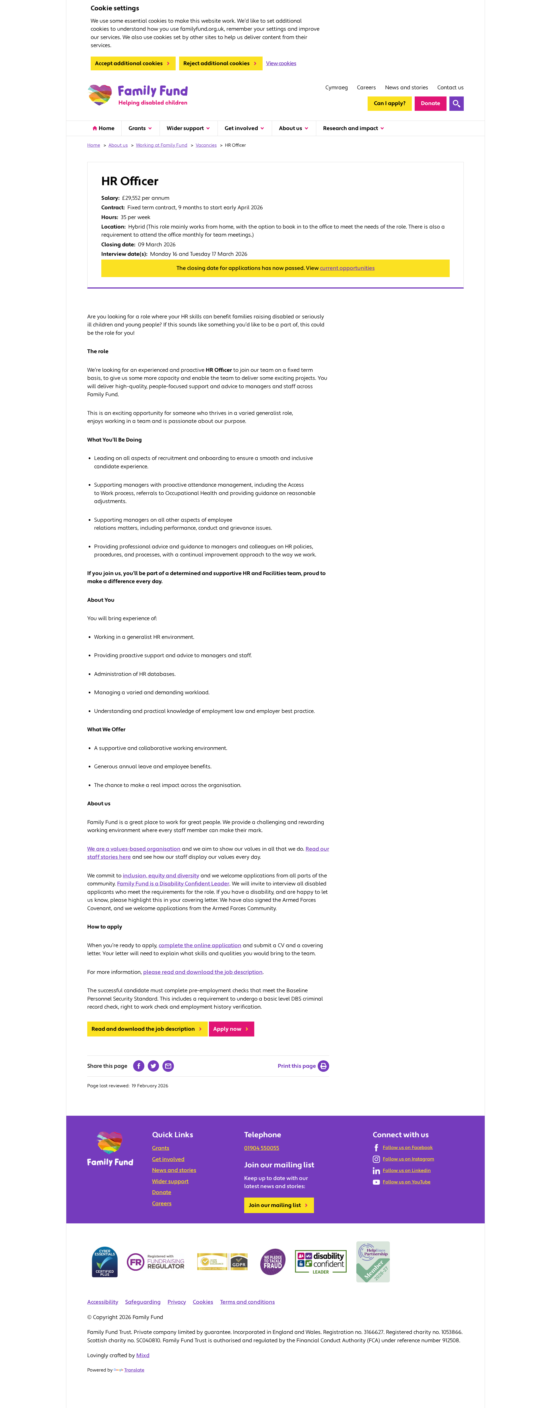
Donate (430, 103)
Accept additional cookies (129, 63)
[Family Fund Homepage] (137, 96)
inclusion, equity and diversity (161, 875)
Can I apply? (390, 103)
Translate (134, 1370)
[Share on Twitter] (153, 1066)
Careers (366, 87)
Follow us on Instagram (408, 1159)
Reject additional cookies (216, 63)
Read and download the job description (143, 1029)
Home (107, 128)
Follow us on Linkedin (407, 1170)
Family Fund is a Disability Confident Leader (173, 883)
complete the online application (200, 945)
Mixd (143, 1355)
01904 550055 (261, 1148)
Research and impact (350, 128)
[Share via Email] (168, 1066)
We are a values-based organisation (134, 849)
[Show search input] (456, 104)
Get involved (241, 128)
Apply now (227, 1029)
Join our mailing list (275, 1205)
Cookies (203, 1302)
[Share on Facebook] (139, 1066)
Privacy (177, 1302)
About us (290, 128)
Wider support (185, 128)
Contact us (450, 87)
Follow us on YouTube (406, 1182)
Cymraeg (336, 87)
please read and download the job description (203, 972)
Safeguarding (143, 1302)
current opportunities (347, 268)
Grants (137, 128)
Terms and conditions (247, 1302)
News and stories (406, 87)
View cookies (281, 63)
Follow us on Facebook (408, 1147)
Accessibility (102, 1302)
